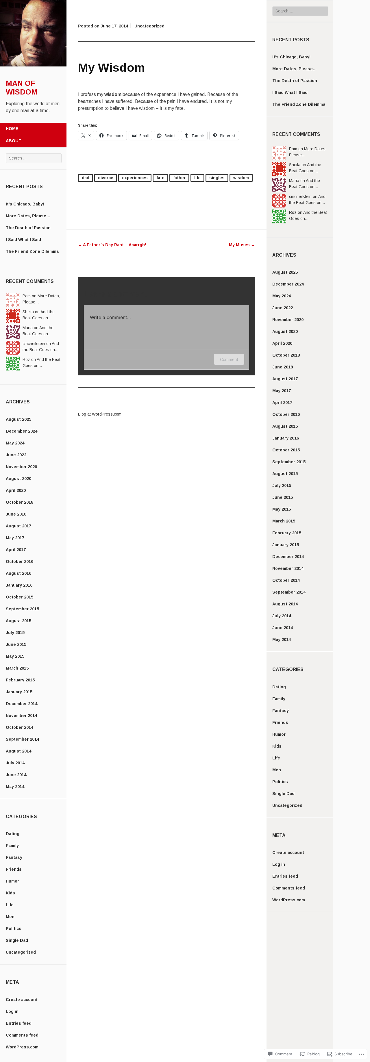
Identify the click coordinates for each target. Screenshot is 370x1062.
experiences (135, 177)
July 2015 (15, 632)
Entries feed (19, 1023)
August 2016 (18, 573)
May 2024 (15, 443)
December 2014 (21, 703)
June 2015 (16, 644)
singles (217, 177)
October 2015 (19, 597)
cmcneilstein (34, 343)
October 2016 (19, 561)
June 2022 (16, 455)
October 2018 (19, 502)
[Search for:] (34, 158)
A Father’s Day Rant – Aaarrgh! (112, 244)
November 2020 (21, 466)
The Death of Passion (28, 227)
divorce (105, 177)
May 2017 (15, 537)
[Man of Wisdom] (33, 65)
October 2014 (19, 727)
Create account (22, 999)
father (179, 177)
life (197, 177)
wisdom (241, 177)
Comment (229, 359)
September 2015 (22, 609)
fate (160, 177)
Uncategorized (21, 952)
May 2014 (15, 786)
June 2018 (16, 514)
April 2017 (16, 549)
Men (10, 916)
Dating (12, 833)
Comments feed (22, 1035)
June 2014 (16, 774)
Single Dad (17, 940)
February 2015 (20, 680)
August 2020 (18, 478)
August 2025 (18, 419)
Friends (14, 869)
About (13, 140)
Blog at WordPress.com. (100, 414)
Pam (27, 296)
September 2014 (22, 739)
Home (12, 128)
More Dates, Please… (28, 216)
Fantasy (14, 857)
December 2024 (21, 431)
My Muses (242, 244)
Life (10, 904)
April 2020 (16, 490)
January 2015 (19, 692)
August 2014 (18, 751)
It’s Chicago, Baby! (25, 204)
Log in (12, 1011)
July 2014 (15, 763)
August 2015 (18, 620)
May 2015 (15, 656)
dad (85, 177)
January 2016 (19, 585)
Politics (13, 928)
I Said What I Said (23, 239)
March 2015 (17, 668)
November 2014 (21, 715)
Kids (10, 893)
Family (12, 845)
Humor (12, 881)
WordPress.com (22, 1047)
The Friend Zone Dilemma (32, 251)
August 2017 (18, 526)
